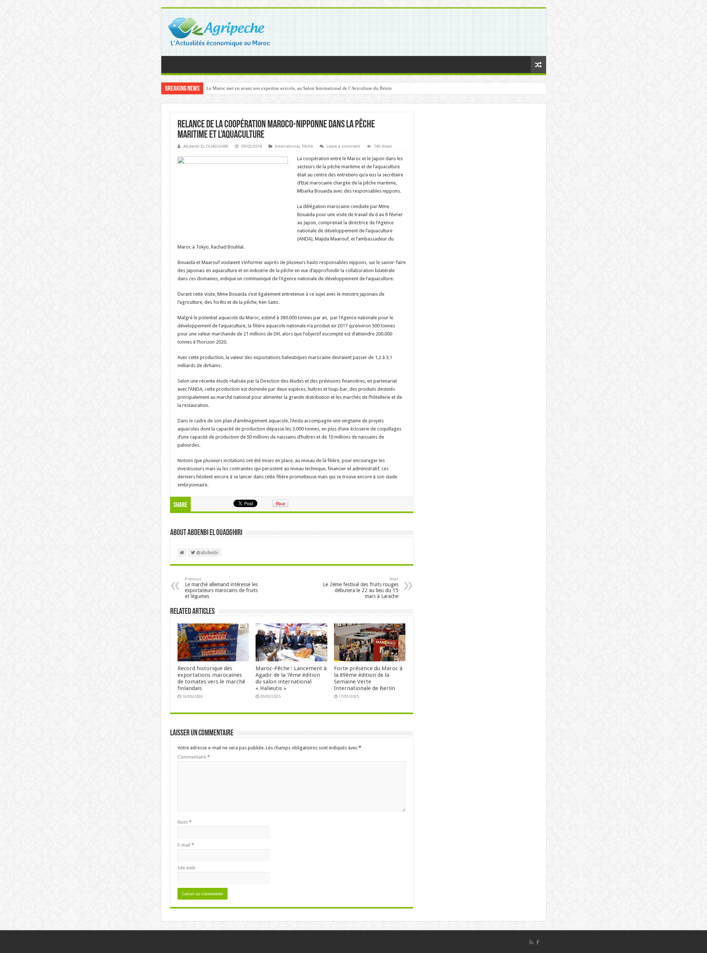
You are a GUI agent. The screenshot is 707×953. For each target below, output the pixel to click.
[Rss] (531, 942)
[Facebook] (537, 942)
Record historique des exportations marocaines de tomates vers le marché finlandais (211, 678)
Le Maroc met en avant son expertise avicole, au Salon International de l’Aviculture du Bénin (299, 88)
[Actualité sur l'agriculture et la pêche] (219, 31)
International (287, 146)
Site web (186, 868)
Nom (184, 822)
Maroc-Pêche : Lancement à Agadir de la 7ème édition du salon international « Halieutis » (291, 678)
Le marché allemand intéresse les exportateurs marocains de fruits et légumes (221, 588)
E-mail (185, 845)
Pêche (307, 146)
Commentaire (193, 757)
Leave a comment (343, 146)
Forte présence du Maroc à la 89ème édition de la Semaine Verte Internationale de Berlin (368, 678)
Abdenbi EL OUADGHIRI (205, 146)
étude (222, 381)
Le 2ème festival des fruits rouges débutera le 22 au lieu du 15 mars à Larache (360, 588)
